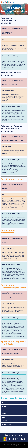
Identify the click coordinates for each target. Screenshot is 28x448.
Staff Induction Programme (20, 445)
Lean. (24, 444)
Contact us (4, 445)
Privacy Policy (10, 445)
